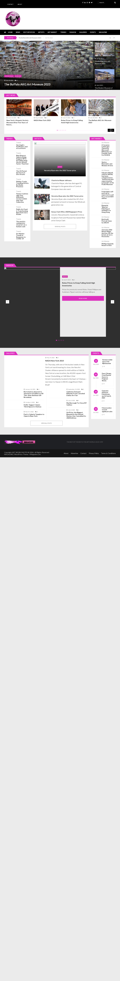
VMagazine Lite (35, 454)
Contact (10, 4)
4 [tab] (62, 131)
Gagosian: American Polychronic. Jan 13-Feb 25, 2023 (106, 394)
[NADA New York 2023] (24, 358)
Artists (41, 32)
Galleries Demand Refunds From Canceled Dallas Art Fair (75, 393)
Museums (18, 76)
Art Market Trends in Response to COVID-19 (21, 236)
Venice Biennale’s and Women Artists (107, 163)
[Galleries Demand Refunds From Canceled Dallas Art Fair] (56, 389)
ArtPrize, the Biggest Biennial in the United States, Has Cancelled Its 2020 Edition (76, 415)
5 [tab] (63, 131)
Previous (109, 130)
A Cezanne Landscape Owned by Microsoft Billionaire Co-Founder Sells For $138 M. (107, 150)
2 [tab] (58, 131)
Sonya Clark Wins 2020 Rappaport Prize (66, 212)
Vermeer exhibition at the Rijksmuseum (107, 361)
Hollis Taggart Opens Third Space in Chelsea (32, 406)
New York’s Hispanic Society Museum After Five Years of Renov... (17, 122)
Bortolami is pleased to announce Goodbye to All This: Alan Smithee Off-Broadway (33, 394)
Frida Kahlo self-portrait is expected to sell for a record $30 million (108, 195)
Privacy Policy (94, 453)
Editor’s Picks (29, 32)
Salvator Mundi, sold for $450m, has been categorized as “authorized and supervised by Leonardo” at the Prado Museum (108, 178)
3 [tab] (60, 131)
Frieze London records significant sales (107, 409)
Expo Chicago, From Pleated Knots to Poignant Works (106, 377)
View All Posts (46, 423)
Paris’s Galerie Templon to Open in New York (34, 415)
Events (93, 32)
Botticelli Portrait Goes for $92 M (107, 221)
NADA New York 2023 (42, 120)
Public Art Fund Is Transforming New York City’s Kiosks (22, 211)
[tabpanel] (73, 111)
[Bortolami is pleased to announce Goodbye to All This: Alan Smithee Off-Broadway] (14, 389)
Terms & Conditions (108, 453)
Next (112, 130)
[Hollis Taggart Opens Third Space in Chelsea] (14, 403)
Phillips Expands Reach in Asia (108, 244)
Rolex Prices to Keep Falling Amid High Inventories (72, 121)
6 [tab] (65, 131)
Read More (83, 298)
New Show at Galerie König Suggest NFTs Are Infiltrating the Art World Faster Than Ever (22, 160)
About (20, 4)
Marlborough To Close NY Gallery (76, 404)
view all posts (60, 226)
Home (10, 32)
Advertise (74, 453)
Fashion (72, 32)
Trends (63, 32)
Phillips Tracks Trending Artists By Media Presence (22, 184)
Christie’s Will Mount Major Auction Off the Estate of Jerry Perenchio (107, 233)
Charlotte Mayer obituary (61, 180)
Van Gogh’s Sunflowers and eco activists (22, 146)
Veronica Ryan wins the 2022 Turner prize (60, 170)
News (18, 32)
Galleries (83, 32)
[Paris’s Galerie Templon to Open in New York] (14, 412)
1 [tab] (57, 131)
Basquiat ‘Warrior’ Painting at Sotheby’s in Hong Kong (106, 209)
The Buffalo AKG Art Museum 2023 (30, 38)
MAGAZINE (103, 32)
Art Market (52, 32)
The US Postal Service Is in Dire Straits (21, 172)
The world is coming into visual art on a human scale (21, 224)
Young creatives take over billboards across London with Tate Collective (22, 198)
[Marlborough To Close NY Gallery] (56, 401)
